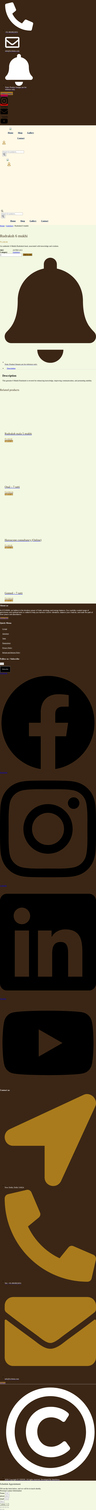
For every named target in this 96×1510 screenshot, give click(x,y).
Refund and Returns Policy (11, 653)
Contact (20, 138)
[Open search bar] (2, 211)
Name (2, 1493)
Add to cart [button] (9, 441)
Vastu (4, 638)
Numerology (6, 643)
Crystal (4, 629)
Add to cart (27, 254)
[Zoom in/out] (1, 1507)
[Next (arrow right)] (3, 1509)
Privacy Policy (7, 648)
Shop (20, 133)
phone (2, 1496)
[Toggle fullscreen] (3, 1507)
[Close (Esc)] (8, 1507)
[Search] (4, 154)
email (2, 1499)
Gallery (30, 133)
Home (10, 133)
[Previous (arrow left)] (1, 1509)
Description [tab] (11, 368)
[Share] (6, 1507)
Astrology (9, 226)
